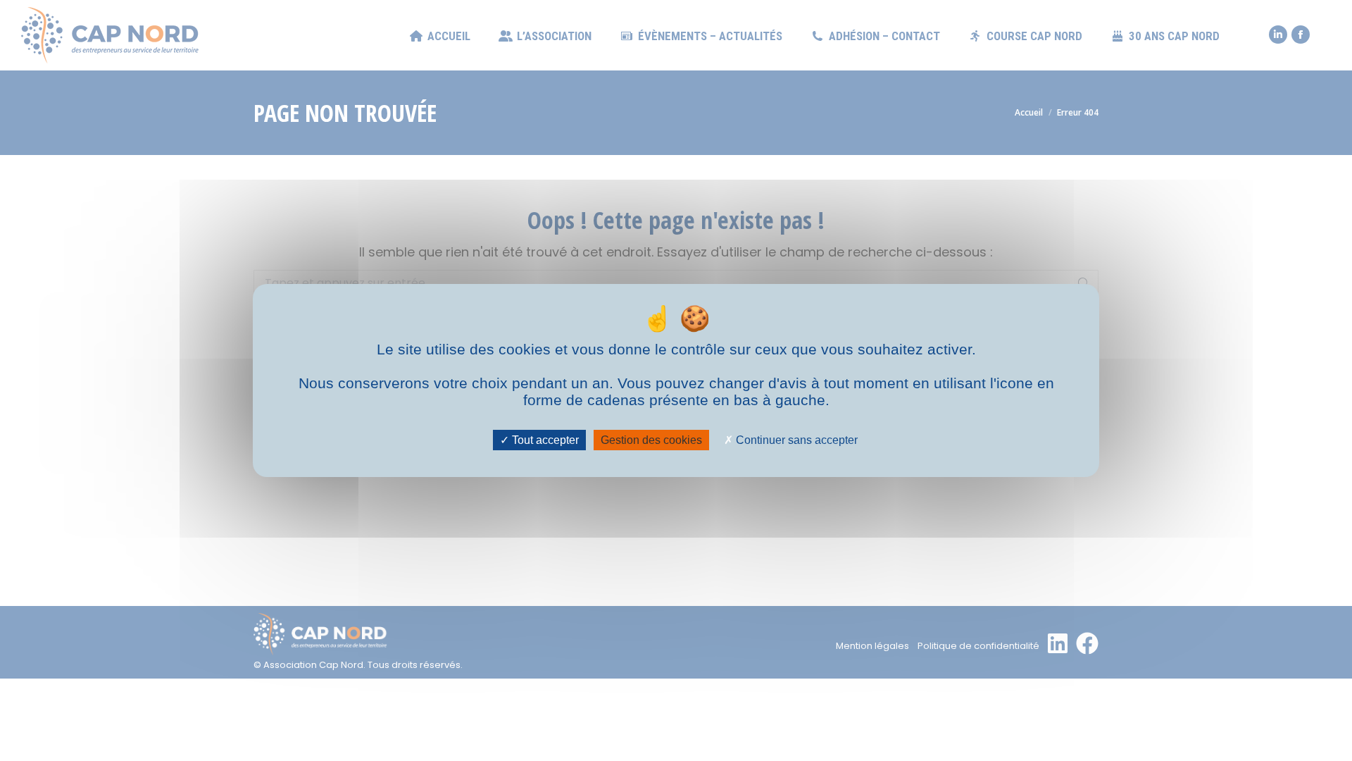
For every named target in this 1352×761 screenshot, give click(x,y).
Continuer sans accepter (795, 440)
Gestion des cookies (651, 440)
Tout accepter (544, 440)
